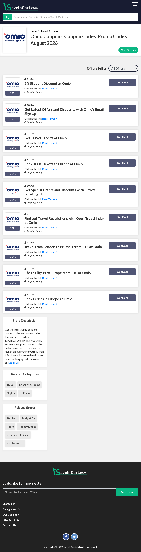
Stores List (9, 503)
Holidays (25, 393)
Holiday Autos (15, 443)
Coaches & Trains (29, 384)
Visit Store (127, 50)
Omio (54, 31)
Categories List (12, 509)
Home (33, 31)
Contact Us (9, 525)
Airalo (10, 426)
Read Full (13, 362)
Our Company (11, 514)
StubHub (12, 418)
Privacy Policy (11, 519)
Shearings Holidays (18, 434)
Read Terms (49, 88)
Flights (11, 393)
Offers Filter (97, 68)
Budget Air (28, 418)
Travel (44, 31)
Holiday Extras (27, 426)
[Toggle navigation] (135, 5)
